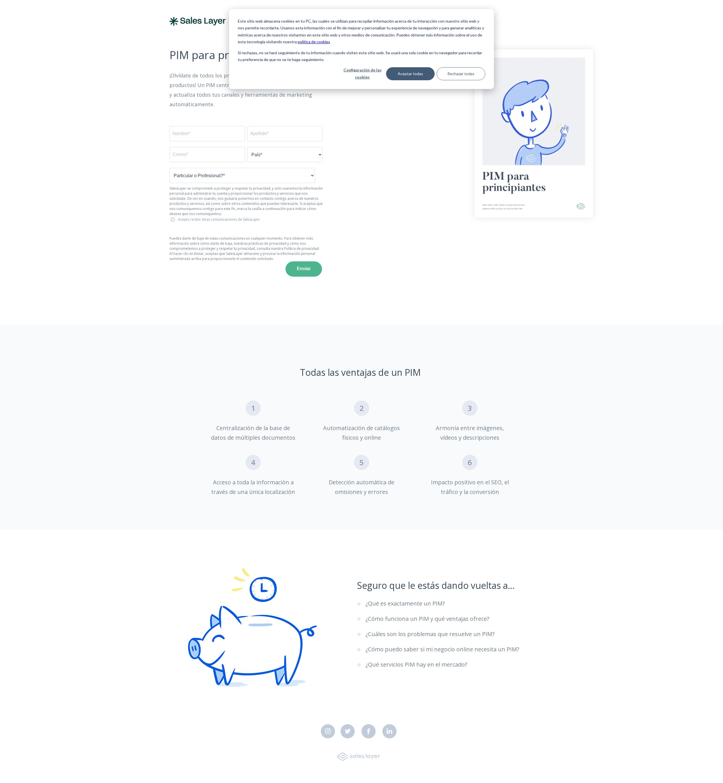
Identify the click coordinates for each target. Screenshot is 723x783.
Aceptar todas (410, 73)
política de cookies (314, 41)
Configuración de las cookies (362, 73)
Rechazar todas (460, 73)
